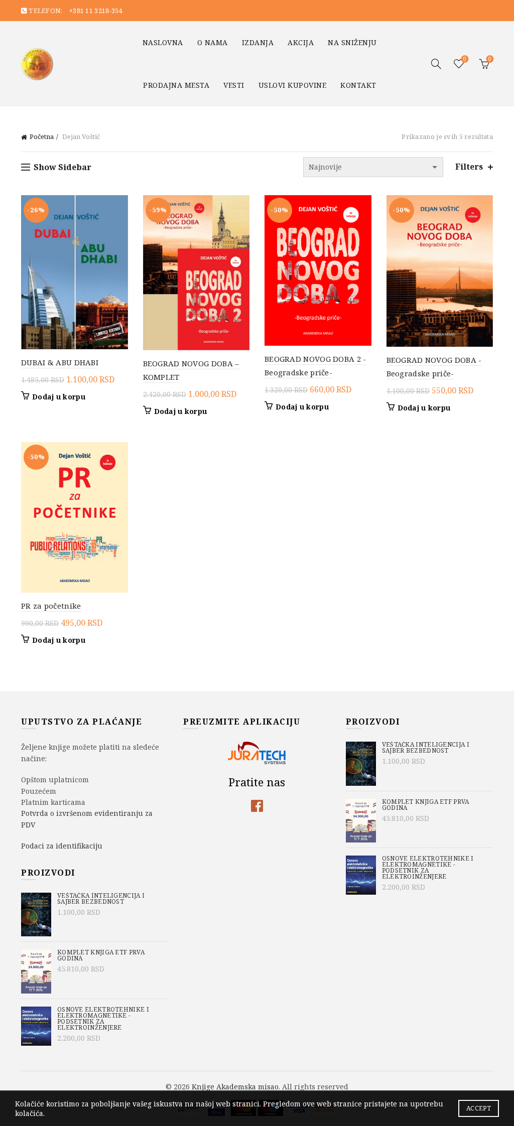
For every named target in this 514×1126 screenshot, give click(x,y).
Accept (478, 1108)
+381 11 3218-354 (95, 10)
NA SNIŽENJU (352, 42)
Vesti (233, 85)
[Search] (436, 63)
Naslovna (163, 42)
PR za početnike (51, 606)
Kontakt (358, 85)
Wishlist (464, 59)
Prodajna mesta (176, 85)
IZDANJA (258, 42)
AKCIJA (301, 42)
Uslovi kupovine (293, 85)
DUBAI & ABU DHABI (59, 362)
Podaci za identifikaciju (61, 846)
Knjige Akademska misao (235, 1086)
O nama (212, 42)
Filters (469, 167)
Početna (42, 136)
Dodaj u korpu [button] (58, 396)
